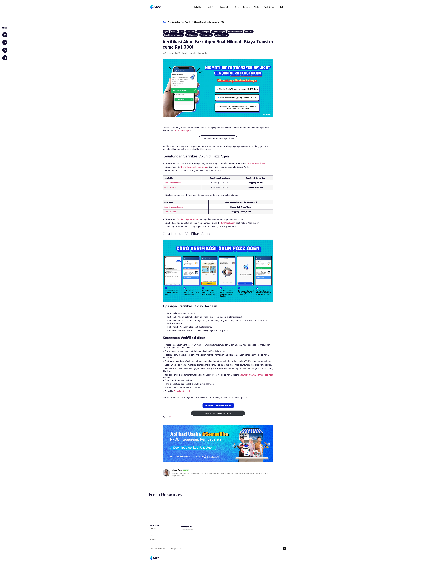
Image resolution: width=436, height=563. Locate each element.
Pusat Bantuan (187, 529)
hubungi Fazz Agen (256, 374)
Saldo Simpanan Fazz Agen (175, 182)
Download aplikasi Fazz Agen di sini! (218, 138)
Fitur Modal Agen (227, 222)
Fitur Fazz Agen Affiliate (187, 219)
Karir (152, 532)
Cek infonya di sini (256, 163)
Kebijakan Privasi (177, 548)
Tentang (153, 528)
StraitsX (153, 539)
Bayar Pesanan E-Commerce (194, 167)
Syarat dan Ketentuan (157, 548)
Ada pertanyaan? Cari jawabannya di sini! (218, 413)
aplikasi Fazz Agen (181, 130)
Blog (151, 536)
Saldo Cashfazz (170, 187)
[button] (199, 7)
